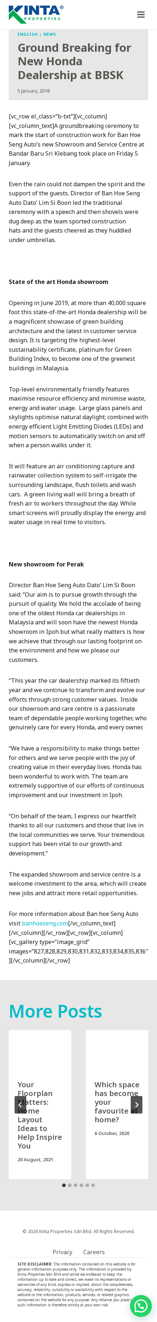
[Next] (136, 1105)
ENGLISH (28, 34)
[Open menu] (140, 14)
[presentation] (40, 1051)
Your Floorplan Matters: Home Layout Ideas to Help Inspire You (40, 1115)
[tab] (64, 1185)
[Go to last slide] (20, 1105)
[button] (141, 1306)
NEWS (49, 34)
